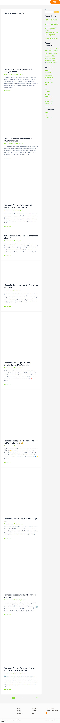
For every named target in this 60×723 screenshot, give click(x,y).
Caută (46, 9)
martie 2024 (48, 94)
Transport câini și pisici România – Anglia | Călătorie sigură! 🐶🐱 (21, 442)
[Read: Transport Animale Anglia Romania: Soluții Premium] (21, 43)
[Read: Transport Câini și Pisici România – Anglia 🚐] (21, 493)
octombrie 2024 (49, 80)
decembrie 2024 (49, 75)
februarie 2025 (48, 70)
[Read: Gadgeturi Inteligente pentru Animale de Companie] (21, 272)
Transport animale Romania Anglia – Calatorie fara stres (19, 139)
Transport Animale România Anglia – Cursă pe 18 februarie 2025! (19, 206)
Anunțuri (16, 74)
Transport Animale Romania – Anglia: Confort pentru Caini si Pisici (19, 669)
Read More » (7, 90)
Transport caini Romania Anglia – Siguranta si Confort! (51, 28)
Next (38, 697)
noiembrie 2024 (49, 77)
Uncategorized (48, 117)
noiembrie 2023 (49, 101)
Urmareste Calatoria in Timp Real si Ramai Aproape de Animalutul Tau (52, 50)
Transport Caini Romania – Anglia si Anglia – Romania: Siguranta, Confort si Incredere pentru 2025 (52, 55)
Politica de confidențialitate (15, 720)
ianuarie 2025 (48, 72)
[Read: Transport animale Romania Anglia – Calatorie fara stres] (21, 117)
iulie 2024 (47, 87)
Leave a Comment (8, 74)
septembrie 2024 (49, 82)
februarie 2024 (48, 96)
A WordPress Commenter (51, 60)
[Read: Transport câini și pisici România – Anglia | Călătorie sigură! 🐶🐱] (21, 415)
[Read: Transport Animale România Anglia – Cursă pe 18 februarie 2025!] (21, 184)
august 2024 (48, 84)
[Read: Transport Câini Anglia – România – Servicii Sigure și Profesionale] (21, 337)
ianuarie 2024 (48, 99)
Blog (15, 240)
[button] (6, 2)
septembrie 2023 (49, 106)
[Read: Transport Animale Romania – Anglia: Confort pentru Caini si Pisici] (21, 643)
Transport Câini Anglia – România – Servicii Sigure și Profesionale (18, 364)
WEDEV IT (57, 720)
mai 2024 (47, 91)
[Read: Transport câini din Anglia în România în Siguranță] (21, 569)
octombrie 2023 (49, 103)
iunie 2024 (47, 89)
